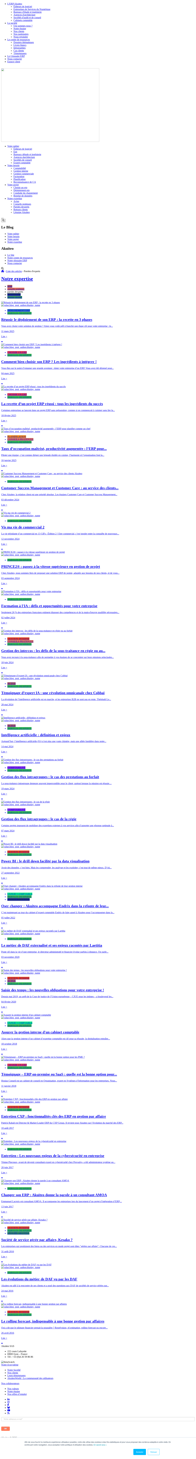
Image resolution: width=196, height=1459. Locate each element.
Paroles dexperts (21, 206)
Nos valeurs (13, 1388)
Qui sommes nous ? (22, 25)
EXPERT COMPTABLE (19, 894)
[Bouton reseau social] (8, 1399)
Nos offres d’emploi (17, 1394)
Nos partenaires (20, 34)
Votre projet (13, 184)
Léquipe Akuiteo (21, 212)
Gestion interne (20, 171)
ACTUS (11, 683)
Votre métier (13, 146)
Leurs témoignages (16, 1375)
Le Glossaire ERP (16, 56)
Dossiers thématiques (23, 42)
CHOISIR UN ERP (17, 352)
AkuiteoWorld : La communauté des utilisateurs (30, 1378)
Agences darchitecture (24, 157)
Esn (15, 151)
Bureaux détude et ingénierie (27, 154)
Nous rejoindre (20, 37)
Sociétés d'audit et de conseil (27, 17)
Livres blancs (19, 45)
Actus (16, 201)
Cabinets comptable (22, 20)
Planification (19, 179)
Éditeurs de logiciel (22, 6)
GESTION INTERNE (18, 638)
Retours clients (20, 209)
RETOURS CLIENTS (18, 899)
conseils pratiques (15, 289)
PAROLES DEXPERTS (19, 313)
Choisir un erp (20, 187)
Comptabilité (19, 168)
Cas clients (18, 50)
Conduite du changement (25, 193)
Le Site (10, 255)
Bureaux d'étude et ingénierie (27, 12)
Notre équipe (19, 28)
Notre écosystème (9, 1364)
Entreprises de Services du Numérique (31, 9)
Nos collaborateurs (10, 1383)
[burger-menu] (2, 218)
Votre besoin (13, 165)
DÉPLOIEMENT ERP (18, 310)
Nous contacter (14, 59)
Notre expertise (14, 198)
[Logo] (50, 141)
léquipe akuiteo (14, 297)
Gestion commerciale (23, 173)
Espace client (13, 61)
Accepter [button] (139, 1452)
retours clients (14, 294)
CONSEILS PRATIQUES (20, 439)
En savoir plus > (100, 1444)
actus (9, 286)
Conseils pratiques (22, 204)
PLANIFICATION (16, 436)
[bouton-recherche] (3, 220)
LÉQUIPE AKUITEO (18, 1233)
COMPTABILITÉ (16, 767)
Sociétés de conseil (22, 160)
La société (12, 23)
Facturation (18, 176)
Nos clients (18, 31)
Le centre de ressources (18, 39)
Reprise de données (22, 195)
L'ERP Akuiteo (14, 3)
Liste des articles (14, 271)
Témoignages (19, 53)
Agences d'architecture (24, 14)
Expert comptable (21, 162)
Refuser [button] (153, 1452)
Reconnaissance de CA (24, 182)
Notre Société (14, 1370)
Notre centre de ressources (20, 257)
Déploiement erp (21, 190)
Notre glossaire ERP (17, 260)
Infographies (19, 48)
